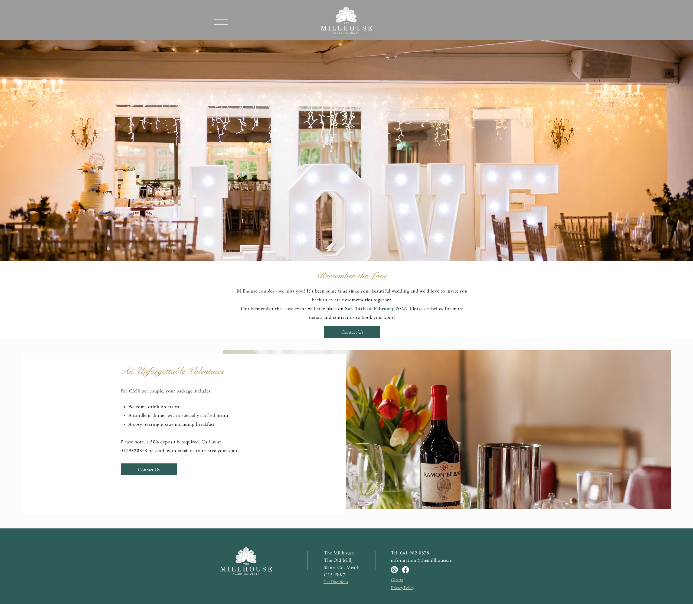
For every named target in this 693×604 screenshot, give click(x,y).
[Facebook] (405, 569)
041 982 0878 (415, 553)
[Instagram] (394, 569)
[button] (221, 23)
